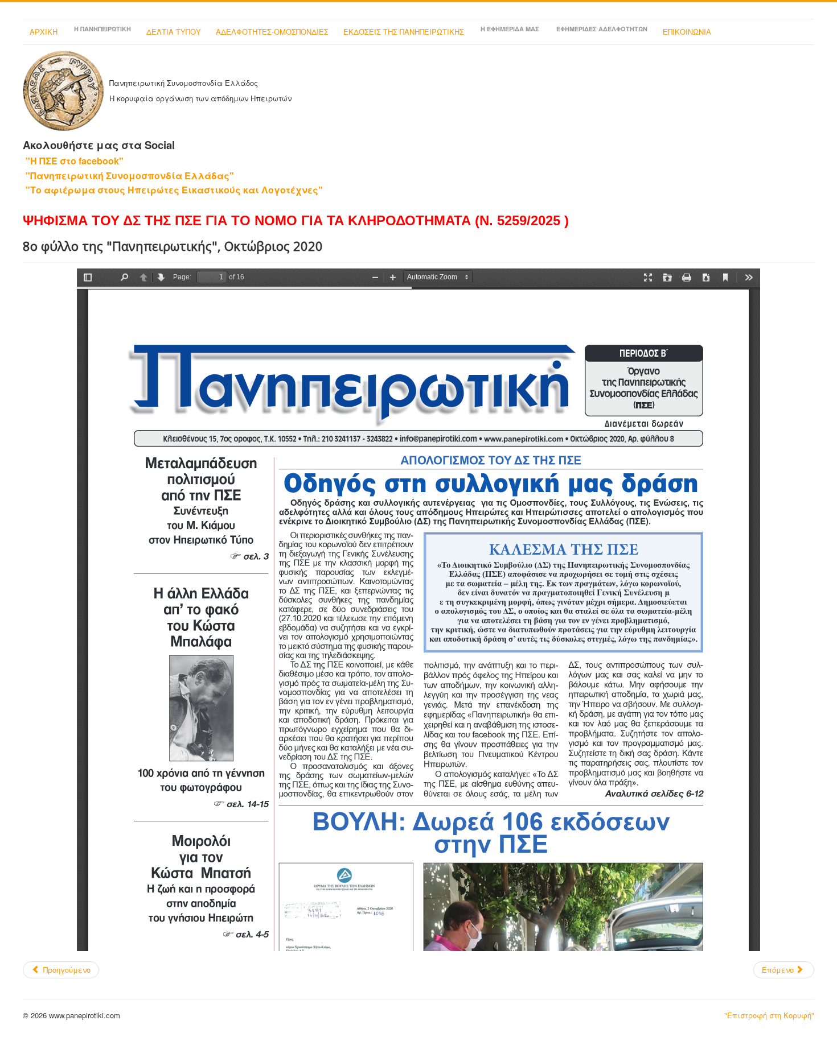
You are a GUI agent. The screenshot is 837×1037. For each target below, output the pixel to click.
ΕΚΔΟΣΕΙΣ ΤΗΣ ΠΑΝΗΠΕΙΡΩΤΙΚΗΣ (403, 31)
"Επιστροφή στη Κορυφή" (769, 1015)
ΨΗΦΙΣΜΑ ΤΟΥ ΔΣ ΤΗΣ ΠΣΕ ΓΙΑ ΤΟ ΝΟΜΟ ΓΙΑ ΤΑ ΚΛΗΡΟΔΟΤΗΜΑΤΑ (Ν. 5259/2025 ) (296, 220)
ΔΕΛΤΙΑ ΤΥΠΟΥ (173, 31)
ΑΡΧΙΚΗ (44, 31)
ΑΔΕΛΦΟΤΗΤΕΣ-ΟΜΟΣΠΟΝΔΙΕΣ (272, 31)
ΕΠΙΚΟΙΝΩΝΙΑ (687, 31)
